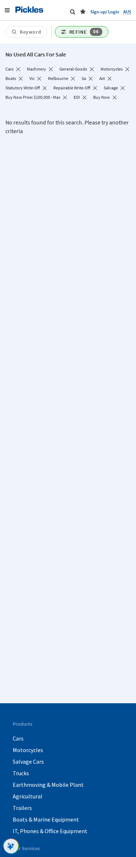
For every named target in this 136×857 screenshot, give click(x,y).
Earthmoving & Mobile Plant (48, 784)
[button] (82, 11)
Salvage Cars (28, 761)
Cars (18, 738)
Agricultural (27, 796)
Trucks (21, 773)
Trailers (22, 807)
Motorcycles (28, 750)
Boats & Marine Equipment (46, 819)
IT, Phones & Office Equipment (50, 831)
